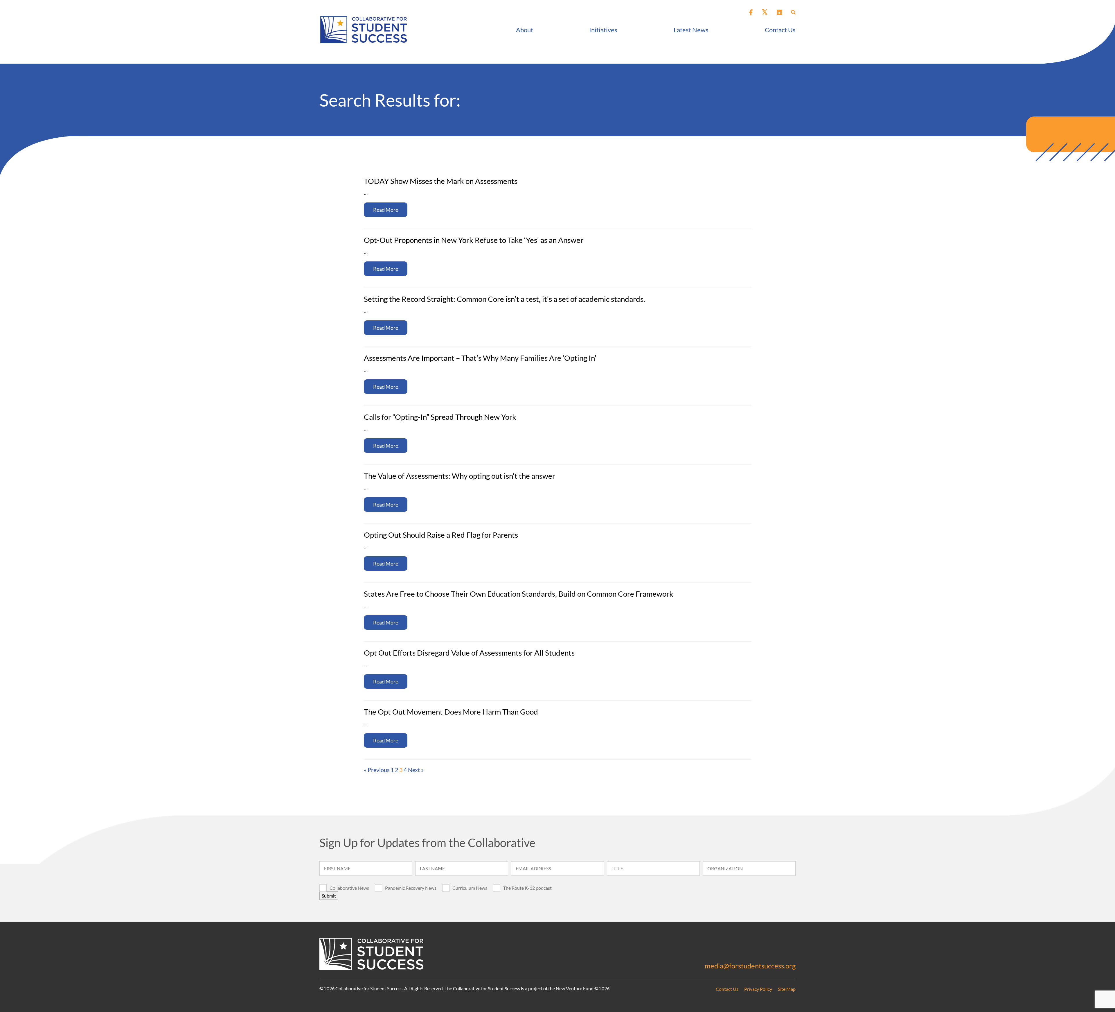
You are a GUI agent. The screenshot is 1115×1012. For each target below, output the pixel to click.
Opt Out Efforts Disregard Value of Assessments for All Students (469, 652)
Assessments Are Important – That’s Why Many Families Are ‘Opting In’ (480, 358)
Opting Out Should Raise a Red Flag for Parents (441, 534)
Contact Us (780, 30)
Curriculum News (469, 888)
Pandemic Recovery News (410, 888)
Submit (329, 895)
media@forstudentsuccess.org (750, 965)
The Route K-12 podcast (527, 888)
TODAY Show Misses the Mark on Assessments (440, 181)
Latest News (691, 30)
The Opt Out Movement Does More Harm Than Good (451, 711)
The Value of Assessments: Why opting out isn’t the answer (459, 475)
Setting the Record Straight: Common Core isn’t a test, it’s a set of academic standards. (504, 299)
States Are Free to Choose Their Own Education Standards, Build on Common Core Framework (518, 593)
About (524, 30)
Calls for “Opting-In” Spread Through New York (440, 416)
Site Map (787, 989)
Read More (385, 210)
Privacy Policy (758, 989)
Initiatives (603, 30)
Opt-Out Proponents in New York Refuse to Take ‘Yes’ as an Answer (473, 240)
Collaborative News (349, 888)
